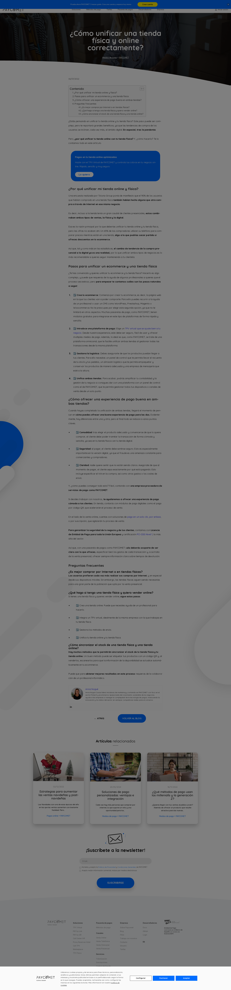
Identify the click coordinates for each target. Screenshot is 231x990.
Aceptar (186, 978)
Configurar (140, 978)
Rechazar (163, 978)
